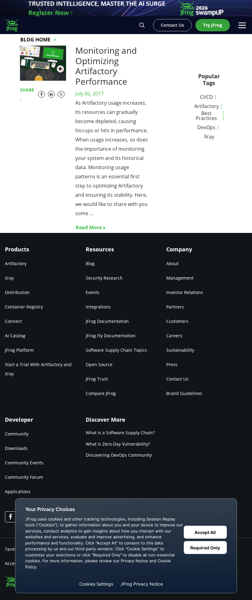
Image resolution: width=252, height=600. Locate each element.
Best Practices (206, 116)
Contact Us (177, 379)
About (172, 263)
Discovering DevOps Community (119, 455)
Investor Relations (184, 292)
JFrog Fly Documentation (111, 336)
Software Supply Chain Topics (116, 350)
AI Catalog (15, 336)
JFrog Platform (19, 350)
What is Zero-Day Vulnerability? (118, 444)
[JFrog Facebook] (10, 516)
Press (171, 364)
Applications (17, 491)
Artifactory (206, 106)
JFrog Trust (97, 379)
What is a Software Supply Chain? (120, 432)
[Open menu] (242, 25)
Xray (209, 136)
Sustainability (180, 350)
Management (180, 278)
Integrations (98, 307)
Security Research (104, 278)
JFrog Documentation (107, 321)
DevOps (206, 127)
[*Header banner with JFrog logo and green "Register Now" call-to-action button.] (126, 8)
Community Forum (24, 477)
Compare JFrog (101, 393)
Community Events (24, 463)
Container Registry (24, 307)
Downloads (16, 448)
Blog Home (35, 39)
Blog (90, 263)
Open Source (99, 364)
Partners (175, 307)
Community (17, 434)
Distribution (17, 292)
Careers (174, 336)
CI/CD (206, 97)
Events (92, 292)
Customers (177, 321)
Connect (13, 321)
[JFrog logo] (15, 25)
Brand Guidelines (184, 393)
